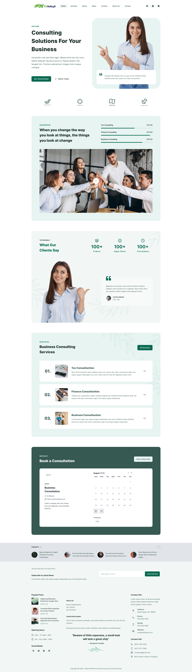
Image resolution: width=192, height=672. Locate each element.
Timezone (97, 518)
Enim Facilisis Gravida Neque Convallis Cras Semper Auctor (83, 554)
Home (63, 6)
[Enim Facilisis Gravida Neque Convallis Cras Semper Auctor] (67, 555)
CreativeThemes (116, 668)
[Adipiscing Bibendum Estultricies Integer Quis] (35, 601)
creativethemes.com (145, 632)
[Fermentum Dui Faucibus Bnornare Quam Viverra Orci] (101, 555)
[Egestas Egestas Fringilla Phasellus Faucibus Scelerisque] (35, 555)
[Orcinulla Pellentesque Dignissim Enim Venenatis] (35, 620)
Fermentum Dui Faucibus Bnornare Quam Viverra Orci (116, 554)
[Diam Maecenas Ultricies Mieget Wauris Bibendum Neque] (133, 555)
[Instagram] (159, 6)
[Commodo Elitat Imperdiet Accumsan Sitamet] (35, 611)
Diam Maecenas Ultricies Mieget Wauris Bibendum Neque (147, 554)
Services (74, 6)
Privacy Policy (50, 569)
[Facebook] (147, 6)
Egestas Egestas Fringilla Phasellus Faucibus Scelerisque (49, 554)
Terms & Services (38, 569)
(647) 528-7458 (140, 644)
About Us (116, 6)
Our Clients (70, 607)
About (84, 6)
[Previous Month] (128, 473)
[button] (95, 511)
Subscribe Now (152, 574)
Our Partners (71, 610)
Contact (104, 6)
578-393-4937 (142, 619)
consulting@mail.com (142, 653)
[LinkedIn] (49, 651)
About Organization (73, 605)
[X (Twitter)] (153, 6)
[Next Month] (131, 473)
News (94, 6)
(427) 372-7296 (140, 648)
